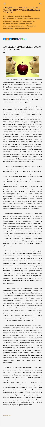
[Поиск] (40, 3)
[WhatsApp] (22, 39)
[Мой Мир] (10, 39)
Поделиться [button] (7, 415)
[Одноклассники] (7, 39)
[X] (13, 39)
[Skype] (25, 39)
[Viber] (19, 39)
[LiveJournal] (16, 39)
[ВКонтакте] (4, 39)
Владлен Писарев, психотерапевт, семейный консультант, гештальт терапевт (21, 9)
